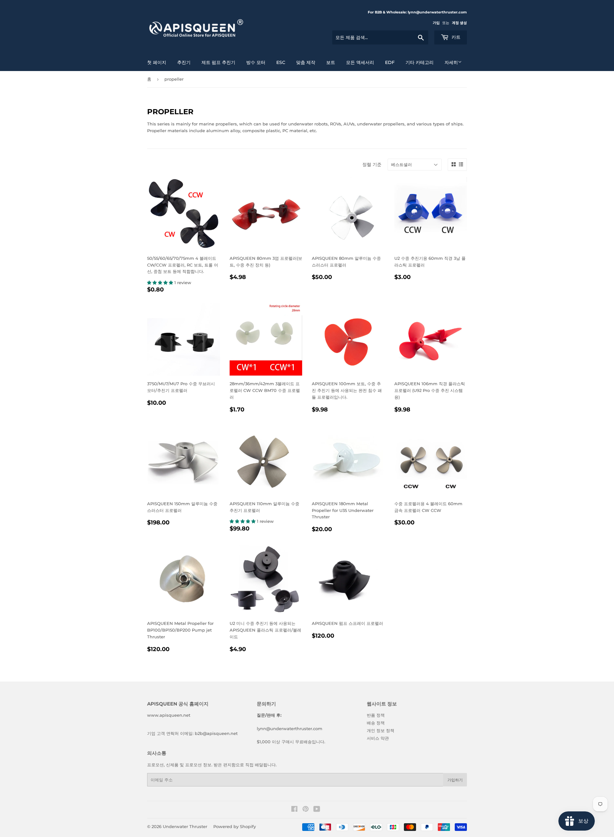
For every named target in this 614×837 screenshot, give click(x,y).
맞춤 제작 (305, 62)
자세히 (451, 62)
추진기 (184, 62)
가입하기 (455, 779)
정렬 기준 (372, 164)
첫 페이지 (156, 62)
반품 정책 (376, 715)
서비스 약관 (378, 738)
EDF (390, 62)
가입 (436, 22)
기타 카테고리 (419, 62)
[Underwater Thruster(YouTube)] (316, 809)
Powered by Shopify (234, 826)
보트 (330, 62)
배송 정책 (376, 722)
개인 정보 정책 (380, 730)
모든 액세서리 (360, 62)
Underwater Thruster (185, 826)
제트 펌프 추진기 (218, 62)
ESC (280, 62)
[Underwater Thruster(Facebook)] (294, 809)
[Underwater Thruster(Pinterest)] (305, 809)
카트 (455, 37)
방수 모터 (255, 62)
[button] (160, 282)
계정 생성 (459, 22)
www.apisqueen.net (168, 715)
